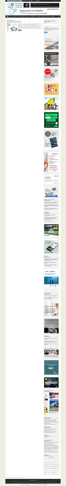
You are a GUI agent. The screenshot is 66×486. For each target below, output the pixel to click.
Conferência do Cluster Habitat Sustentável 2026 (51, 422)
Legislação (46, 212)
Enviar (46, 32)
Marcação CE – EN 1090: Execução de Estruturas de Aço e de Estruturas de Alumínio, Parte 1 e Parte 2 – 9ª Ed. (51, 445)
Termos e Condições (21, 477)
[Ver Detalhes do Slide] (41, 5)
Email (45, 23)
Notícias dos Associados (49, 199)
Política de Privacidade (9, 477)
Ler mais (19, 30)
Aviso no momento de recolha (25, 484)
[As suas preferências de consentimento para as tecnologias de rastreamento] (60, 484)
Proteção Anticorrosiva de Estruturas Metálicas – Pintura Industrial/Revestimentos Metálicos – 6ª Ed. (51, 448)
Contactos (52, 16)
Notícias (46, 256)
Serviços (38, 16)
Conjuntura (46, 335)
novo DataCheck (33, 16)
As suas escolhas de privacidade (38, 484)
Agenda (48, 16)
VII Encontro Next (46, 424)
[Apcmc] (7, 16)
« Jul (45, 472)
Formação (43, 16)
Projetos (27, 16)
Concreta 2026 (46, 432)
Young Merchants (47, 293)
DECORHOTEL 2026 (47, 431)
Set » (53, 472)
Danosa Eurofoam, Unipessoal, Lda (14, 22)
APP (18, 16)
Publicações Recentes (48, 390)
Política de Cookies (15, 477)
